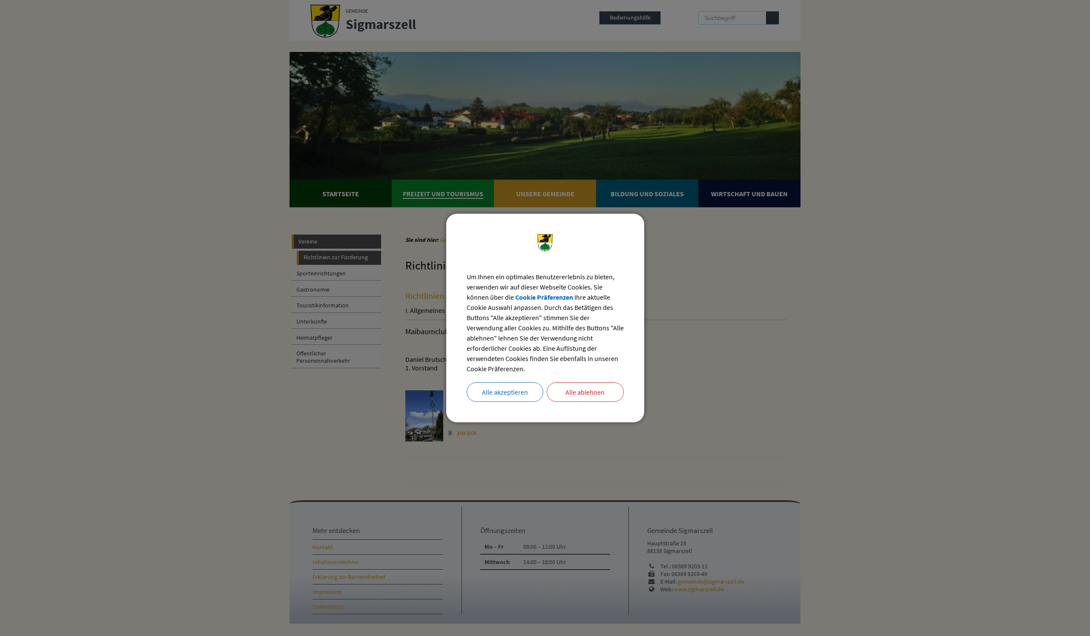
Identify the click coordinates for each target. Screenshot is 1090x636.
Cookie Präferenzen (544, 297)
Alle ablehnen (585, 392)
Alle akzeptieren (505, 392)
